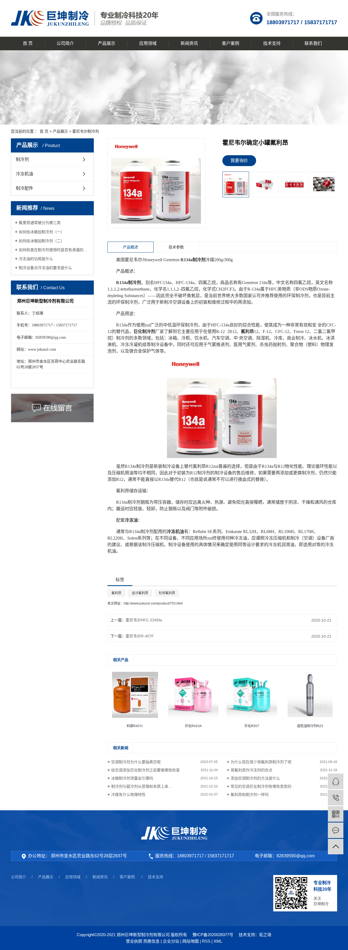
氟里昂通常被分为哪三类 (40, 222)
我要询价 (239, 160)
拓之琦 (265, 934)
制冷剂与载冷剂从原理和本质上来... (141, 786)
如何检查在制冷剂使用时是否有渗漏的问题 (54, 250)
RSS (206, 941)
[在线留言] (335, 830)
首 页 (28, 43)
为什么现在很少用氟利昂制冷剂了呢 (261, 762)
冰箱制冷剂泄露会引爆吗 (132, 778)
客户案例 (230, 43)
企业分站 (171, 941)
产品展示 (106, 43)
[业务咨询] (335, 781)
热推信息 (151, 941)
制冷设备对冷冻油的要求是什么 (45, 268)
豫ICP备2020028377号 (212, 934)
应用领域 (148, 43)
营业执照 (134, 941)
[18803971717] (335, 797)
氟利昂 (116, 593)
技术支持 (272, 43)
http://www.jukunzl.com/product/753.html (153, 603)
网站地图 (190, 941)
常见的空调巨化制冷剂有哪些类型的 (261, 786)
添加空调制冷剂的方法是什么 (255, 778)
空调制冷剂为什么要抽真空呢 (136, 762)
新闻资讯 (189, 43)
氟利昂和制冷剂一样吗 (250, 794)
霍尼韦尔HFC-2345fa (144, 620)
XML (218, 941)
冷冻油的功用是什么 (36, 259)
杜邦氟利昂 (167, 593)
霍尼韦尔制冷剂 (85, 131)
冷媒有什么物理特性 (128, 794)
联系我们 (313, 43)
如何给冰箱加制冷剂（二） (41, 241)
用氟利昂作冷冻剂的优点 (251, 770)
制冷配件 (24, 188)
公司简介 (65, 43)
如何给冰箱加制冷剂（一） (41, 232)
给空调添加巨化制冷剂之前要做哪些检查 (145, 770)
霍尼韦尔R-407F (140, 636)
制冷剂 (22, 159)
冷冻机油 (24, 174)
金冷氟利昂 (140, 593)
